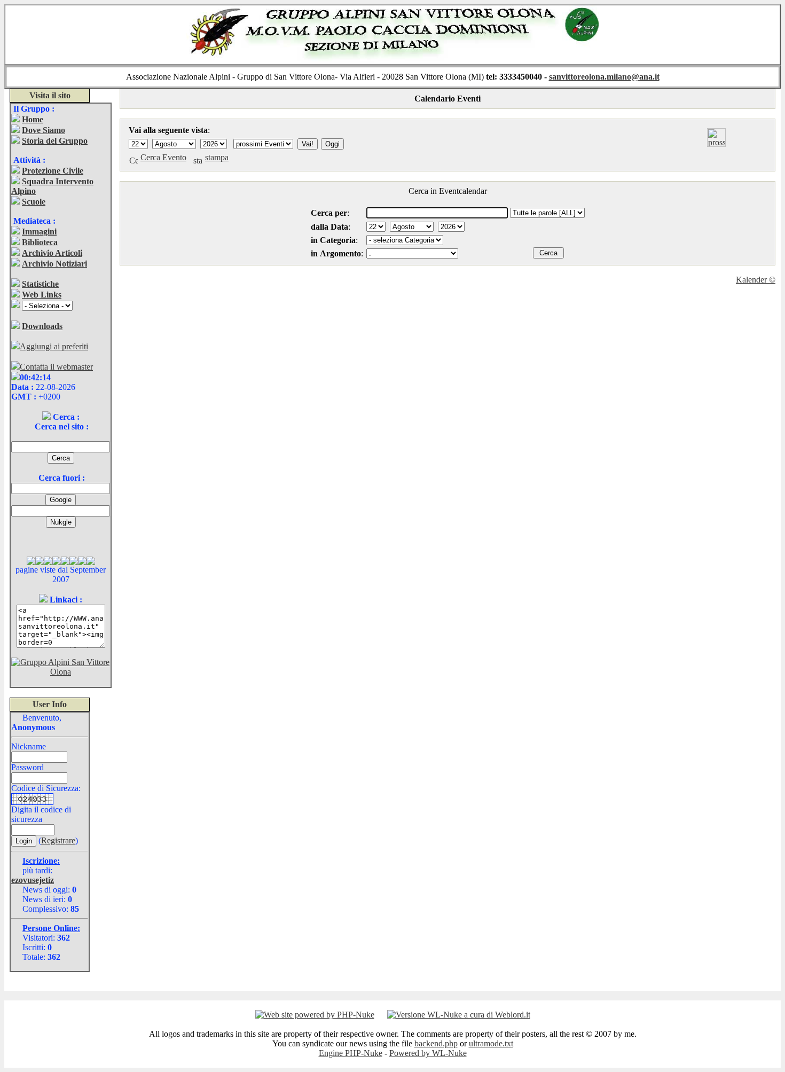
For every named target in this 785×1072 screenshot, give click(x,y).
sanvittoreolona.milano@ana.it (604, 76)
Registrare (58, 840)
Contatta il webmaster (56, 366)
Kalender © (755, 279)
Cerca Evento (163, 157)
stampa (217, 157)
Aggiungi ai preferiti (54, 346)
